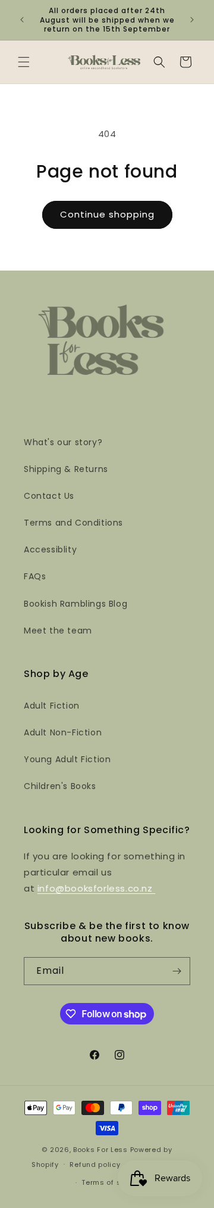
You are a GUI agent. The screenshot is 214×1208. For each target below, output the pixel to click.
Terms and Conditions (73, 523)
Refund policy (95, 1164)
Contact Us (49, 496)
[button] (24, 62)
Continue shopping (107, 214)
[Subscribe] (176, 971)
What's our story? (63, 442)
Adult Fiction (52, 706)
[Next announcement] (192, 20)
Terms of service (112, 1182)
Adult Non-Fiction (63, 732)
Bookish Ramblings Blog (75, 604)
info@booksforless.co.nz (96, 888)
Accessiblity (50, 549)
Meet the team (58, 630)
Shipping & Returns (66, 469)
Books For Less (100, 1149)
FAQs (35, 576)
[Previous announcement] (22, 20)
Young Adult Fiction (67, 759)
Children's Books (60, 786)
